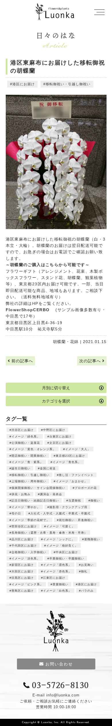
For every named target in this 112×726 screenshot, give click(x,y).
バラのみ (87, 590)
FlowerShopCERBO (30, 309)
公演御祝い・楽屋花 (25, 442)
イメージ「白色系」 (57, 590)
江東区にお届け (54, 577)
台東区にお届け (60, 436)
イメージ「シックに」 (59, 539)
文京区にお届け (60, 442)
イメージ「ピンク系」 (27, 584)
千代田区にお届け (24, 545)
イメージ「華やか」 (25, 507)
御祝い (95, 500)
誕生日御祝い (20, 468)
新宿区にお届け (22, 564)
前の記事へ (21, 361)
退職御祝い (92, 539)
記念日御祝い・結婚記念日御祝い (35, 500)
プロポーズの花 (86, 487)
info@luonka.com (63, 695)
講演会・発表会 (51, 494)
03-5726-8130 (60, 686)
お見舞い (87, 564)
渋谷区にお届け (22, 429)
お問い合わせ (59, 664)
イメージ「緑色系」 (25, 436)
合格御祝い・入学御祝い (28, 552)
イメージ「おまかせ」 (71, 481)
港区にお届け (23, 84)
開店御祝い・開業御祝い (28, 455)
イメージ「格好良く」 (62, 545)
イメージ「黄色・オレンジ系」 (33, 449)
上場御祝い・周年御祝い (28, 481)
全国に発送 (48, 468)
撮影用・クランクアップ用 (68, 507)
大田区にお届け (22, 571)
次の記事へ (90, 361)
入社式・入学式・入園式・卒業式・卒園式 (60, 513)
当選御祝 (74, 500)
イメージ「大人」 (77, 449)
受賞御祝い (60, 584)
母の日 (16, 513)
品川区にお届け (22, 539)
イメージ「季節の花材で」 (30, 520)
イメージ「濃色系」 (57, 564)
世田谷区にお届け (24, 526)
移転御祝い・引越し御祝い (68, 84)
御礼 (84, 571)
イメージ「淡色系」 (25, 558)
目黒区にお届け (22, 577)
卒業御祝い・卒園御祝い (66, 558)
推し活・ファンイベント (76, 475)
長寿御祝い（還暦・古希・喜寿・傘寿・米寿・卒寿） (49, 532)
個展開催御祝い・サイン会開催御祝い (38, 487)
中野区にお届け (54, 429)
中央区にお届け (67, 552)
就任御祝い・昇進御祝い (76, 520)
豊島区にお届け (22, 590)
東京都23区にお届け (70, 455)
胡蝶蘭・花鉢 (66, 341)
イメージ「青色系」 (67, 462)
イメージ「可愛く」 (60, 526)
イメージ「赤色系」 (57, 571)
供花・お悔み (20, 494)
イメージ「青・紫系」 (27, 462)
